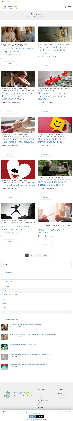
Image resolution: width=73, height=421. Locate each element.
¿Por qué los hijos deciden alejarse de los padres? (52, 183)
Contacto (40, 407)
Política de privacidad (62, 396)
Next (45, 255)
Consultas (40, 398)
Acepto (32, 416)
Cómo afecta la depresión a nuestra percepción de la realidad (53, 50)
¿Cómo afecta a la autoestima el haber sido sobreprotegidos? (30, 354)
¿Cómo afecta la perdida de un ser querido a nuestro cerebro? (53, 95)
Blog (34, 16)
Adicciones (4, 44)
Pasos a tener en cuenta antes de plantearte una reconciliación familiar (18, 95)
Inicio (29, 16)
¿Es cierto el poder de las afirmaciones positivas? (51, 140)
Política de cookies (61, 398)
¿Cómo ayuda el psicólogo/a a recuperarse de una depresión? (18, 140)
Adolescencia (13, 44)
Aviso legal (59, 393)
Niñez (59, 179)
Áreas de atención (43, 400)
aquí (45, 419)
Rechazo (40, 416)
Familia (18, 90)
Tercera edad (20, 45)
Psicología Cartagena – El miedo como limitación (15, 228)
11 (39, 255)
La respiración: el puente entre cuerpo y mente (18, 50)
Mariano (5, 55)
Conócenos (41, 396)
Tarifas (40, 402)
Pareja (23, 90)
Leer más (9, 64)
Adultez (20, 44)
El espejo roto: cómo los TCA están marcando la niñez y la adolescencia (33, 334)
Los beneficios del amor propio (18, 184)
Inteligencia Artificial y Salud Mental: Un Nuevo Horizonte (28, 364)
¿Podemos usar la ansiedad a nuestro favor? (24, 344)
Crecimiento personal (8, 45)
